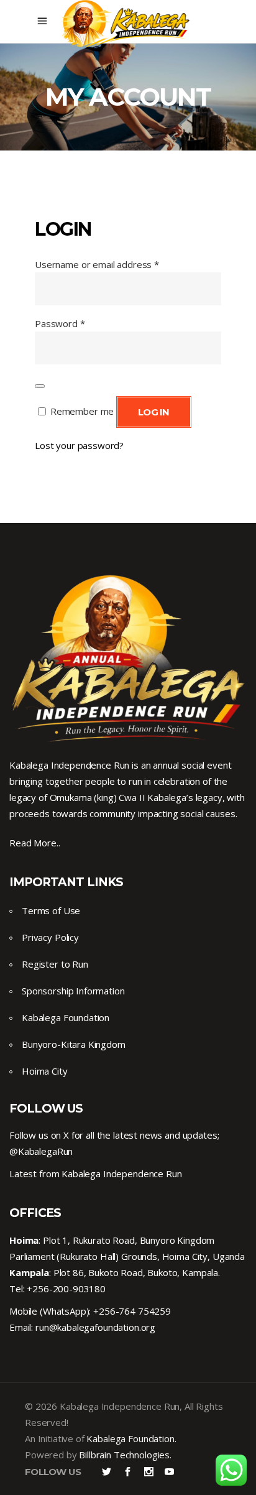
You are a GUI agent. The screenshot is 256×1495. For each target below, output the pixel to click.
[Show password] (40, 386)
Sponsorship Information (73, 990)
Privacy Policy (50, 937)
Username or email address (97, 264)
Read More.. (34, 842)
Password (60, 323)
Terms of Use (51, 910)
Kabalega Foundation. (131, 1438)
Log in (154, 412)
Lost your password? (79, 445)
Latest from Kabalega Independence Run (95, 1173)
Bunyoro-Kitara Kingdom (74, 1044)
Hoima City (45, 1071)
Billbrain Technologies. (125, 1454)
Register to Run (55, 964)
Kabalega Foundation (65, 1017)
